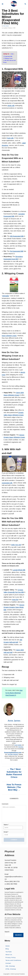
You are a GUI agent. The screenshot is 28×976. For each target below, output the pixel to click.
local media (17, 745)
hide (12, 54)
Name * (6, 824)
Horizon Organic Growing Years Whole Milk (14, 607)
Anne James (6, 25)
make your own (16, 544)
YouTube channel (12, 754)
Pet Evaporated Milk (16, 251)
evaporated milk (7, 483)
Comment (5, 804)
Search (7, 932)
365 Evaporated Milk (17, 236)
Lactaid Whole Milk (19, 570)
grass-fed (15, 599)
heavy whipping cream (9, 335)
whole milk (11, 105)
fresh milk (10, 138)
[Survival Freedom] (14, 4)
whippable (5, 296)
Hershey (20, 747)
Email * (6, 832)
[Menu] (2, 4)
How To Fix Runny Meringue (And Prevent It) (13, 692)
